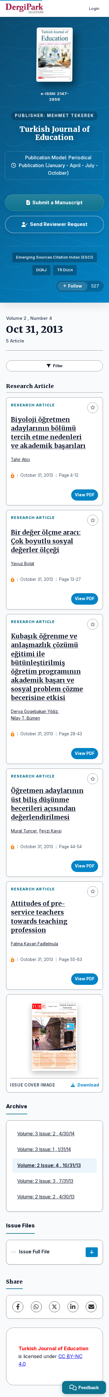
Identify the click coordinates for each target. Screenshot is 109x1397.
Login (94, 8)
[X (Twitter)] (54, 1306)
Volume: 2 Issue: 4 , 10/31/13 (49, 1165)
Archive (16, 1106)
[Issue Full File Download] (92, 1252)
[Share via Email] (91, 1306)
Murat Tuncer (24, 831)
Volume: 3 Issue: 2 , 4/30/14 (45, 1134)
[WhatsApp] (36, 1306)
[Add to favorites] (92, 407)
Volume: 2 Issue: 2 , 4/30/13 (45, 1197)
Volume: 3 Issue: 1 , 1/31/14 (44, 1149)
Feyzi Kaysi (50, 831)
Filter (58, 366)
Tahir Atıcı (20, 459)
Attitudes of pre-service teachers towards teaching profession (39, 917)
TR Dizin (65, 270)
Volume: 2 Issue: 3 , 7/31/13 (45, 1181)
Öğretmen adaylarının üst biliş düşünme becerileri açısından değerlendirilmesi (47, 804)
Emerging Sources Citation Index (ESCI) (54, 257)
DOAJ (41, 270)
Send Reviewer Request (59, 224)
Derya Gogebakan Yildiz (34, 711)
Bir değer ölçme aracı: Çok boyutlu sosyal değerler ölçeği (46, 541)
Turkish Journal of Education (54, 133)
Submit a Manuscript (57, 202)
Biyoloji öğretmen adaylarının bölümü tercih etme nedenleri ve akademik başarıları (48, 433)
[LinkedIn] (73, 1306)
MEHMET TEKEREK (70, 115)
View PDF (84, 494)
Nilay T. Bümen (25, 718)
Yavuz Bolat (22, 563)
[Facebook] (17, 1306)
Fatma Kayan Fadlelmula (34, 943)
